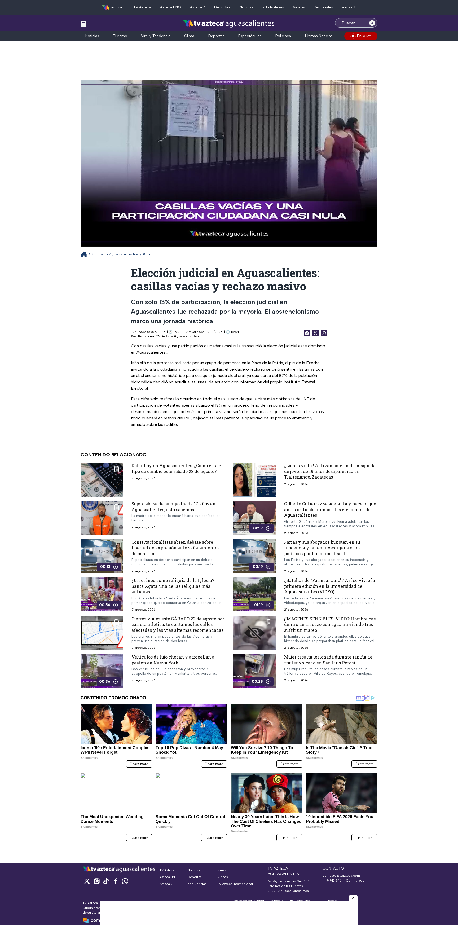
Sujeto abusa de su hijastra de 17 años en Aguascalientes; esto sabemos (173, 506)
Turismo (120, 36)
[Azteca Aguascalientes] (229, 23)
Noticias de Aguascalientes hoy (115, 254)
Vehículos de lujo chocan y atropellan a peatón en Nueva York (172, 659)
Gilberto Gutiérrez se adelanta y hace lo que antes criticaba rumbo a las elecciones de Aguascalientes (330, 509)
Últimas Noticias (319, 36)
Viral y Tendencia (155, 36)
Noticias (246, 7)
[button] (353, 898)
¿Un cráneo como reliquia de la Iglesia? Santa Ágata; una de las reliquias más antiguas (172, 585)
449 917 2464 (333, 880)
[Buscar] (372, 23)
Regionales (323, 7)
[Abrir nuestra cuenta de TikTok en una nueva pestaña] (106, 881)
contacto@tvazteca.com (341, 876)
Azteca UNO (170, 7)
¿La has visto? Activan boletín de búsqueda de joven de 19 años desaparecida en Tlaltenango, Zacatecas (330, 471)
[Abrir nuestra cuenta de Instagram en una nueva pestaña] (96, 881)
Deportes (222, 7)
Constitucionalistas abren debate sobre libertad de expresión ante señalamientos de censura (175, 547)
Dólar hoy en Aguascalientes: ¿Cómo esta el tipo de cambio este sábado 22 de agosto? (177, 468)
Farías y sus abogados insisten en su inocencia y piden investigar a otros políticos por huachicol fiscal (322, 547)
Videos (299, 7)
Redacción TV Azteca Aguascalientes (168, 336)
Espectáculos (250, 36)
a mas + (349, 7)
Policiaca (283, 36)
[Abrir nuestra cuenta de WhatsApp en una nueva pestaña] (125, 881)
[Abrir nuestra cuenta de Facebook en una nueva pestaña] (115, 881)
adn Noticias (273, 7)
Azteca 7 (197, 7)
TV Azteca (142, 7)
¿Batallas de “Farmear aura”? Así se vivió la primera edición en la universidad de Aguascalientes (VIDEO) (329, 585)
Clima (189, 36)
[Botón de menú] (83, 23)
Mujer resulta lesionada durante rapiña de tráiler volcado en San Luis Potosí (328, 659)
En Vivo (364, 35)
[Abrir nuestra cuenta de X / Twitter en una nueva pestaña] (87, 881)
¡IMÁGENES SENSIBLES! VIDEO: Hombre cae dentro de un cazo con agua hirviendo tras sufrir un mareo (330, 624)
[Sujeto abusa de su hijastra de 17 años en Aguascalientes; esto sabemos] (102, 518)
